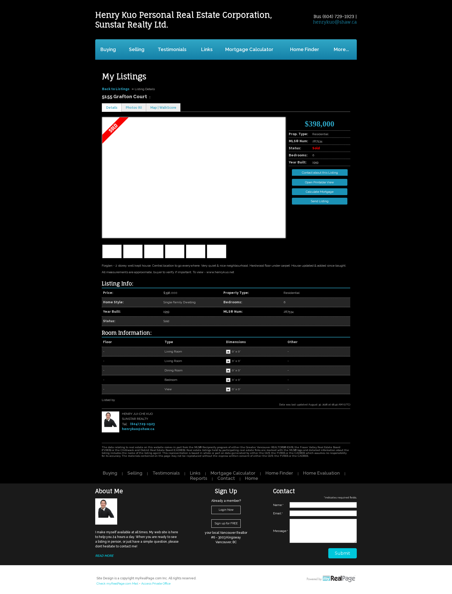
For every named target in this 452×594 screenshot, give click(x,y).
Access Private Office (156, 583)
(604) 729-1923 (142, 424)
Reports (198, 478)
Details (111, 107)
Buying (108, 49)
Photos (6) (134, 107)
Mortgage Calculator (249, 49)
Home (251, 478)
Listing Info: (117, 283)
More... (341, 49)
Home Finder (304, 49)
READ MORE (104, 556)
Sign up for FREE (226, 523)
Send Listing (320, 201)
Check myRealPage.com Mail (117, 583)
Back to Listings (115, 89)
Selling (136, 49)
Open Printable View (319, 182)
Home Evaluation (321, 473)
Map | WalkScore (163, 107)
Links (207, 49)
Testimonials (172, 49)
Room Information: (127, 332)
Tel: (125, 424)
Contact (226, 478)
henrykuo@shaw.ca (335, 22)
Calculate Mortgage (320, 192)
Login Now (226, 510)
